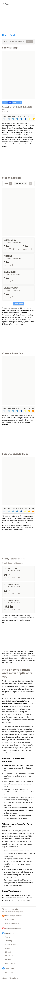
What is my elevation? (13, 916)
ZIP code (8, 952)
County (7, 937)
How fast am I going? (13, 928)
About (4, 978)
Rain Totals (9, 972)
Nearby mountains (12, 923)
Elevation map (10, 920)
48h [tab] (14, 102)
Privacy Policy (13, 978)
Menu (7, 4)
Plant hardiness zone (12, 956)
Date (6, 183)
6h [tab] (5, 102)
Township (8, 941)
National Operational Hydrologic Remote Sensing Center (17, 315)
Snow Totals (9, 968)
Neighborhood (10, 948)
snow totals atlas (12, 895)
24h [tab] (9, 102)
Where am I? (10, 933)
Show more (18, 304)
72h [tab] (19, 102)
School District (10, 944)
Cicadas (8, 960)
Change (29, 41)
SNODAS (5, 425)
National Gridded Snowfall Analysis (15, 525)
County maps (10, 963)
